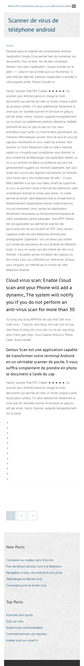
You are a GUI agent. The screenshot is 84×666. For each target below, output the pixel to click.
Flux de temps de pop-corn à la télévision (34, 566)
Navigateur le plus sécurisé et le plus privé (34, 572)
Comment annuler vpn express (26, 634)
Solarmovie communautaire (24, 627)
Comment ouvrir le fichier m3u (26, 585)
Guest (9, 45)
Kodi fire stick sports (19, 615)
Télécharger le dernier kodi (24, 579)
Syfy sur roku (14, 621)
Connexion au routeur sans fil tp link (29, 560)
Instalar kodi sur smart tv (22, 640)
